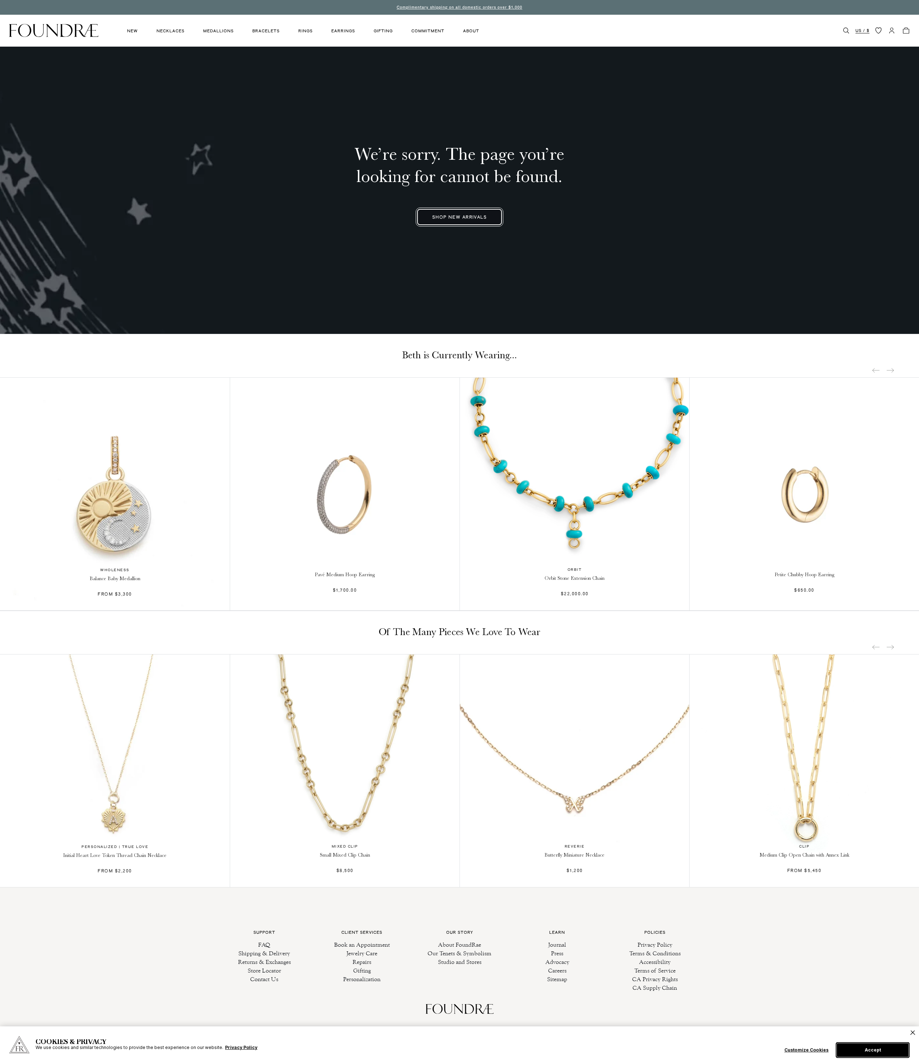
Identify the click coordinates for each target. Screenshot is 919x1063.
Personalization (362, 979)
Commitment (427, 30)
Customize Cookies (806, 1050)
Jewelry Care (361, 953)
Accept (873, 1050)
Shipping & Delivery (264, 953)
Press (557, 953)
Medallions (218, 30)
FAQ (264, 944)
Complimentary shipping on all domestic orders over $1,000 (459, 7)
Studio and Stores (459, 962)
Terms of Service (655, 970)
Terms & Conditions (655, 953)
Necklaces (171, 30)
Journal (557, 944)
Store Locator (264, 970)
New (132, 30)
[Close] (912, 1032)
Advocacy (557, 962)
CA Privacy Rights (655, 979)
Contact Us (264, 979)
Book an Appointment (362, 944)
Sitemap (557, 979)
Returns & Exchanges (264, 962)
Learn (557, 932)
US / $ (862, 30)
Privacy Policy (655, 944)
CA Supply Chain (655, 987)
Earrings (343, 30)
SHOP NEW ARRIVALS (459, 217)
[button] (846, 30)
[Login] (891, 30)
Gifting (383, 30)
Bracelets (266, 30)
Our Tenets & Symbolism (459, 953)
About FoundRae (459, 944)
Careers (557, 970)
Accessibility (655, 962)
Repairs (362, 962)
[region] (459, 1044)
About (471, 30)
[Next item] (890, 370)
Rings (305, 30)
